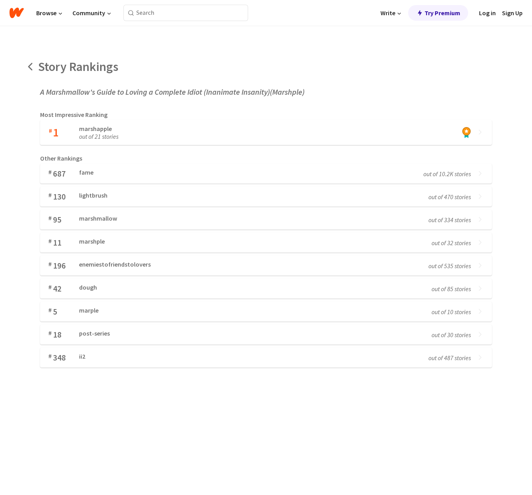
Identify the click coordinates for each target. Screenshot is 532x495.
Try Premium (442, 13)
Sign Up (512, 13)
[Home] (16, 12)
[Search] (131, 13)
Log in (487, 13)
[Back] (30, 66)
